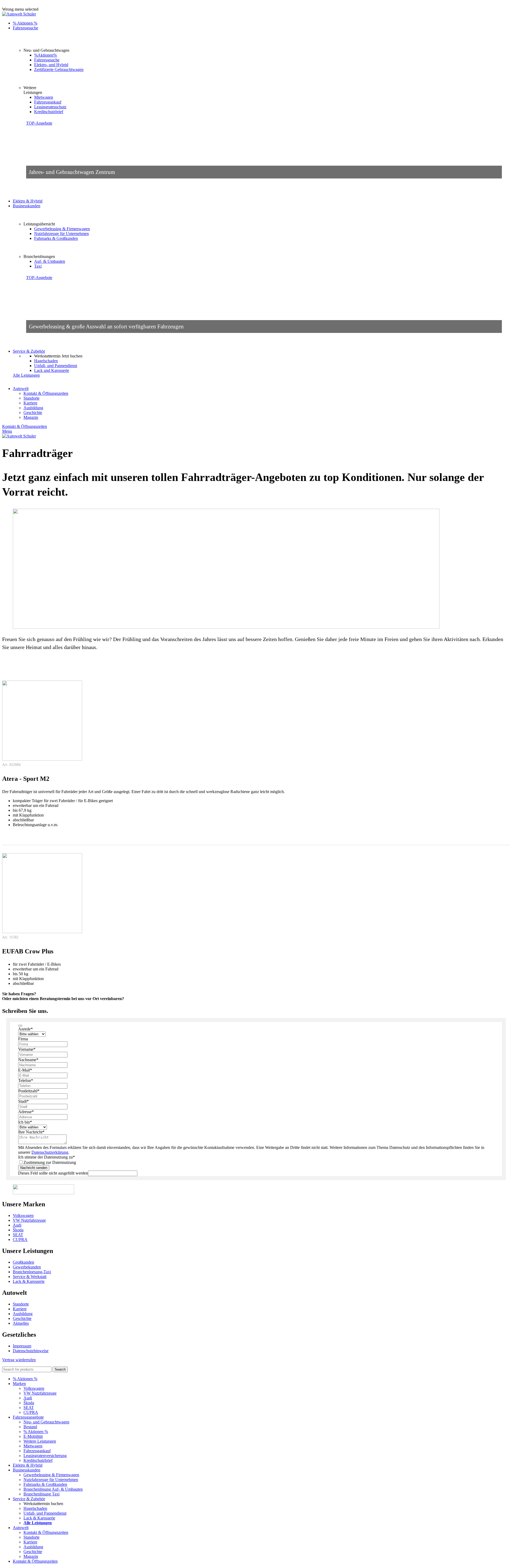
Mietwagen (43, 97)
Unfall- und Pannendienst (55, 365)
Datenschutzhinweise (31, 1350)
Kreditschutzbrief (48, 111)
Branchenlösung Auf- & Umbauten (53, 1489)
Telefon (25, 1080)
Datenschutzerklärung (49, 1152)
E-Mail (25, 1070)
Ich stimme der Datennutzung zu (46, 1157)
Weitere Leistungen (39, 1441)
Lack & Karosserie (29, 1281)
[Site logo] (19, 14)
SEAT (18, 1234)
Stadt (23, 1101)
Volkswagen (23, 1215)
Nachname (28, 1059)
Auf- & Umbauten (49, 261)
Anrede (25, 1029)
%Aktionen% (45, 55)
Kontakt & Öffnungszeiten (45, 393)
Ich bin (25, 1122)
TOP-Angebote (39, 123)
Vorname (26, 1049)
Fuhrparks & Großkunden (56, 238)
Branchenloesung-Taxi (32, 1271)
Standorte (31, 398)
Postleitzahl (28, 1091)
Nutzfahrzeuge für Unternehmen (61, 233)
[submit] (20, 1025)
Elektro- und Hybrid (51, 64)
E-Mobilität (33, 1436)
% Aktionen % (35, 1431)
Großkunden (23, 1262)
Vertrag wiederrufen (19, 1360)
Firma (23, 1039)
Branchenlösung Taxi (41, 1494)
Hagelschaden (46, 361)
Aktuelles (21, 1323)
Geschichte (32, 412)
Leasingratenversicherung (45, 1455)
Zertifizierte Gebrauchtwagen (58, 69)
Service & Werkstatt (29, 1276)
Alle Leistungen (26, 375)
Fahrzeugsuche (46, 60)
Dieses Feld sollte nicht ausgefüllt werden (53, 1173)
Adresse (26, 1111)
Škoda (18, 1230)
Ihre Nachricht (31, 1132)
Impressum (22, 1346)
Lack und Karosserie (51, 370)
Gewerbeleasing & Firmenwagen (62, 228)
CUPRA (20, 1239)
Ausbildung (33, 407)
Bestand (30, 1426)
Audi (17, 1225)
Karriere (30, 403)
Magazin (30, 417)
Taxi (38, 266)
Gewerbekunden (27, 1267)
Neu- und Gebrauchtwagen (46, 1422)
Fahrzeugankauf (47, 102)
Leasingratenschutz (50, 107)
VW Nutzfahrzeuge (29, 1220)
